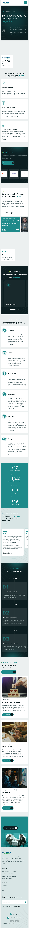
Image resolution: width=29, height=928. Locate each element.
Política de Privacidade (14, 906)
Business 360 (7, 747)
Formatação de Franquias (12, 702)
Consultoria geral (7, 744)
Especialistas (5, 888)
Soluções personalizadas (9, 790)
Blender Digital (12, 924)
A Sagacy (4, 885)
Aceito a (11, 906)
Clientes (4, 890)
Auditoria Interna (10, 304)
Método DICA (7, 793)
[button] (10, 309)
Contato (4, 893)
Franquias (5, 699)
